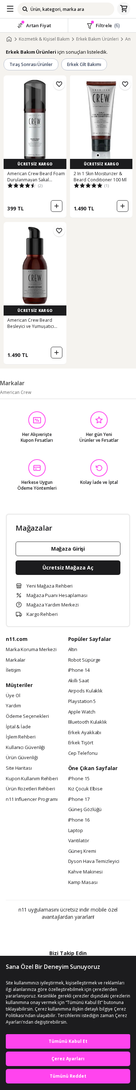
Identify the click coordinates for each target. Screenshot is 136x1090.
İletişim (13, 670)
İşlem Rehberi (21, 737)
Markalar (15, 660)
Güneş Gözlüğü (85, 810)
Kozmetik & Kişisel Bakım (44, 39)
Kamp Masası (83, 882)
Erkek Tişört (80, 743)
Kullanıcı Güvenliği (25, 747)
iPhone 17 (79, 799)
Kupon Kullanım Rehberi (32, 779)
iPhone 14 (79, 670)
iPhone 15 (79, 779)
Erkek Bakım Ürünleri (97, 39)
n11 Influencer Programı (32, 799)
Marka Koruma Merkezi (31, 650)
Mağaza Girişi (68, 548)
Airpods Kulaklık (85, 691)
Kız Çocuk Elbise (85, 789)
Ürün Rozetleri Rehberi (30, 789)
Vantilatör (78, 841)
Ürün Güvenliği (22, 758)
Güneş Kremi (82, 851)
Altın (73, 650)
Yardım (13, 706)
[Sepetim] (123, 9)
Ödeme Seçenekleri (27, 716)
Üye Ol (13, 696)
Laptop (75, 831)
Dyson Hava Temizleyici (93, 861)
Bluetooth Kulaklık (87, 722)
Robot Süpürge (84, 660)
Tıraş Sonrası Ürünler (31, 64)
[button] (98, 155)
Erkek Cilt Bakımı (84, 64)
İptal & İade (18, 727)
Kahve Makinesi (85, 872)
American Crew (15, 392)
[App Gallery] (87, 932)
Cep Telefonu (83, 753)
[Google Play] (45, 932)
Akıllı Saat (78, 681)
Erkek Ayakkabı (85, 733)
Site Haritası (19, 768)
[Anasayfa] (9, 39)
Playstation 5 (82, 701)
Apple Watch (81, 712)
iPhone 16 (79, 820)
